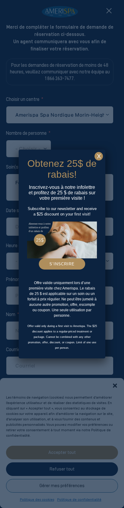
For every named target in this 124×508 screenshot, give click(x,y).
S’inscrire (62, 264)
